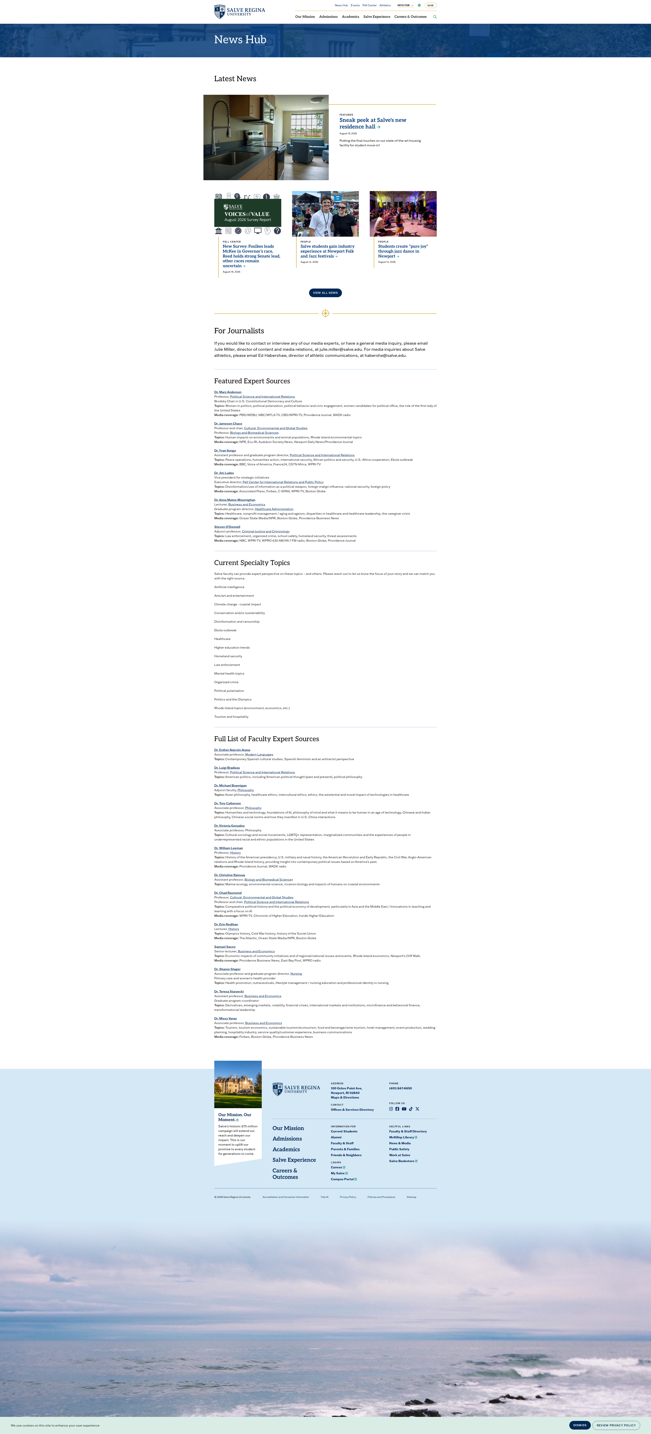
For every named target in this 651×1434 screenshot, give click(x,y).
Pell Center (369, 5)
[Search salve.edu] (435, 17)
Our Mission (305, 17)
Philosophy (246, 790)
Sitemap (411, 1197)
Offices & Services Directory (352, 1109)
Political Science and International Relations (262, 397)
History (235, 853)
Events (355, 5)
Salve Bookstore (401, 1161)
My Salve (338, 1173)
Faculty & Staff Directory (408, 1131)
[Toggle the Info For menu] (410, 5)
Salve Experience (376, 17)
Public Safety (399, 1149)
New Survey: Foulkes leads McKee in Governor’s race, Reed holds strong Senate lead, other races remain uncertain (251, 256)
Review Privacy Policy (616, 1425)
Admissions (328, 17)
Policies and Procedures (381, 1197)
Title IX (324, 1197)
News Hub (341, 5)
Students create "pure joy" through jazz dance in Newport (403, 252)
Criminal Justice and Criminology (266, 531)
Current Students (344, 1131)
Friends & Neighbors (346, 1155)
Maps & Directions (345, 1097)
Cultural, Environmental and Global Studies (276, 428)
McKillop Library (401, 1137)
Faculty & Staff (342, 1143)
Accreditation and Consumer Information (286, 1197)
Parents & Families (345, 1149)
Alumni (336, 1137)
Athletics (385, 5)
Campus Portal (342, 1179)
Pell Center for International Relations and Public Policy (283, 482)
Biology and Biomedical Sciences (254, 433)
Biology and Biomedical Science (267, 880)
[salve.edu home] (239, 12)
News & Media (400, 1143)
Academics (350, 17)
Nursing (296, 974)
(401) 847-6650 (400, 1088)
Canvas (336, 1167)
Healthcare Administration (274, 509)
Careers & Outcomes (410, 17)
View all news (325, 292)
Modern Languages (259, 754)
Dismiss (580, 1425)
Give (431, 5)
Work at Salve (399, 1155)
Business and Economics (246, 504)
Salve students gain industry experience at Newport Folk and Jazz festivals (327, 252)
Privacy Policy (348, 1197)
